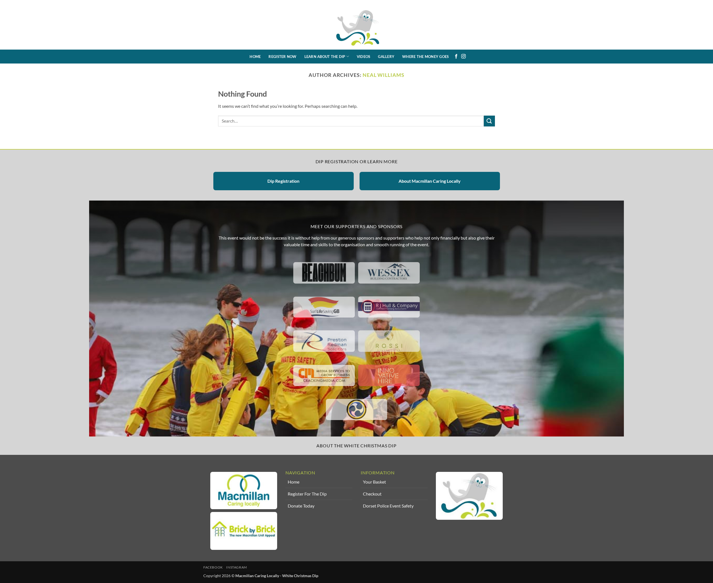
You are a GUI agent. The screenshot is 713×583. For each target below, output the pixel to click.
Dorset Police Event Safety (388, 505)
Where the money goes (425, 56)
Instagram (236, 567)
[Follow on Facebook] (456, 56)
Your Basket (374, 481)
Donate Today (301, 505)
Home (255, 56)
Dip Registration (283, 181)
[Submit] (489, 121)
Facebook (213, 567)
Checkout (372, 493)
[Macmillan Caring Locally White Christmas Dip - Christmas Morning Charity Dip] (356, 25)
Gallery (386, 56)
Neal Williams (383, 75)
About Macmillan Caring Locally (430, 181)
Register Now (282, 56)
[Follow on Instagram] (463, 56)
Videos (363, 56)
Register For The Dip (307, 493)
